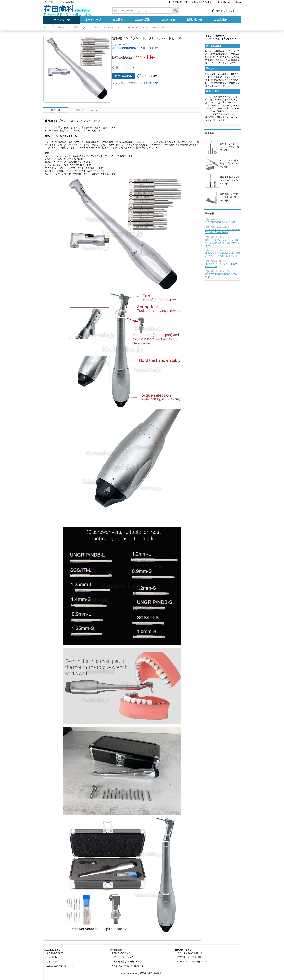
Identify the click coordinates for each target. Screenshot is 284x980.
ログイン (52, 2)
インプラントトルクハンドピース (104, 27)
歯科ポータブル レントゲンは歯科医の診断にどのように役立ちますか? (222, 243)
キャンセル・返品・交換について (128, 966)
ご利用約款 (51, 957)
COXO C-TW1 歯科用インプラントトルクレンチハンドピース (229, 165)
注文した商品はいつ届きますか (127, 961)
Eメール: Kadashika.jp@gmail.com (193, 961)
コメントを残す (150, 48)
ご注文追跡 (220, 19)
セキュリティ (52, 961)
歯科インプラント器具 (68, 27)
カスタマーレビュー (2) (87, 110)
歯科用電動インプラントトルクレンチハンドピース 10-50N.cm (229, 181)
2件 (136, 48)
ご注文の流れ (142, 19)
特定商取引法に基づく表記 (189, 957)
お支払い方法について (122, 957)
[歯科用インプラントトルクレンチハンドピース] (77, 68)
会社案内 (118, 19)
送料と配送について (121, 953)
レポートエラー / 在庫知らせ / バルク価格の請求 (135, 83)
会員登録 (70, 2)
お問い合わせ (194, 19)
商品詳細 (55, 110)
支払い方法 (168, 19)
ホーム (46, 27)
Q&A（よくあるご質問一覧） (191, 953)
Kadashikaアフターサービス (59, 966)
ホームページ (93, 19)
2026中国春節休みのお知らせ (220, 222)
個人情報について (54, 953)
